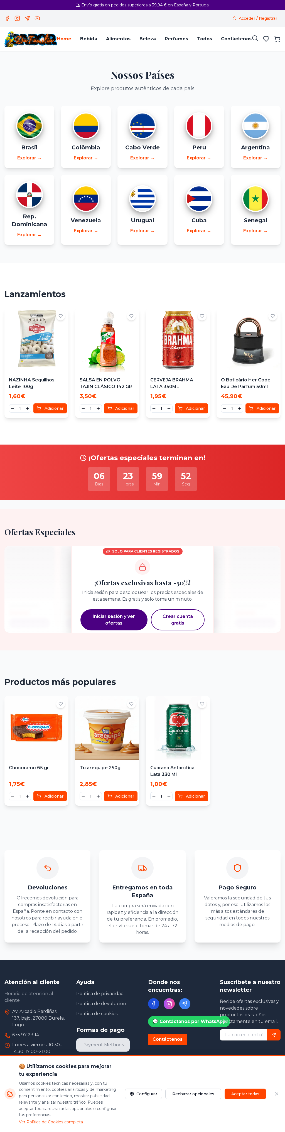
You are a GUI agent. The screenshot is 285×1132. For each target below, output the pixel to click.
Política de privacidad (100, 993)
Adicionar (54, 408)
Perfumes (176, 38)
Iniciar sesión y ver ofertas (114, 620)
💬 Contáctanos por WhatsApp (189, 1021)
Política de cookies (96, 1013)
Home (64, 38)
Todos (204, 38)
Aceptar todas (245, 1093)
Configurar (146, 1093)
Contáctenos (236, 38)
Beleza (147, 38)
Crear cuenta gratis (178, 620)
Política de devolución (101, 1003)
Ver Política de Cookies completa (51, 1121)
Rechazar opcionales (193, 1093)
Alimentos (118, 38)
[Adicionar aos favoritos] (60, 316)
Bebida (88, 38)
